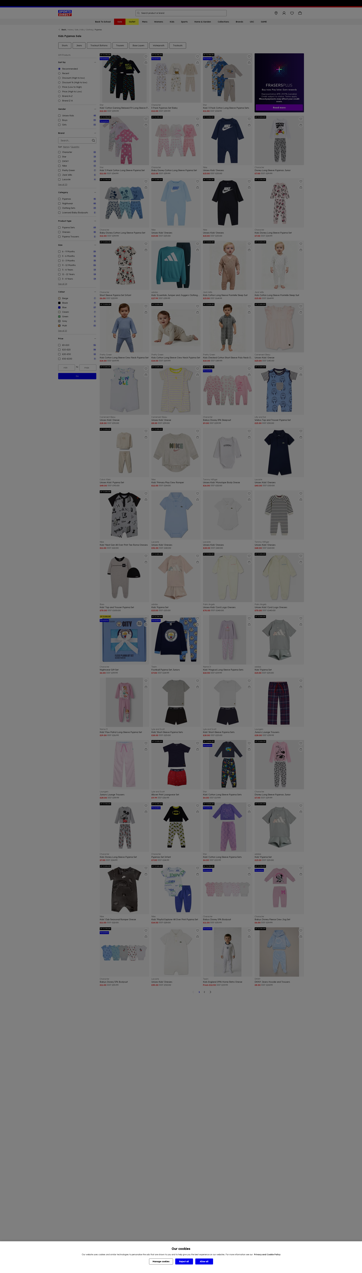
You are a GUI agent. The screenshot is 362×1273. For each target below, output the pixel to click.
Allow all (204, 1261)
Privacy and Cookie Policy (267, 1254)
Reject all (184, 1261)
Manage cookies (161, 1261)
